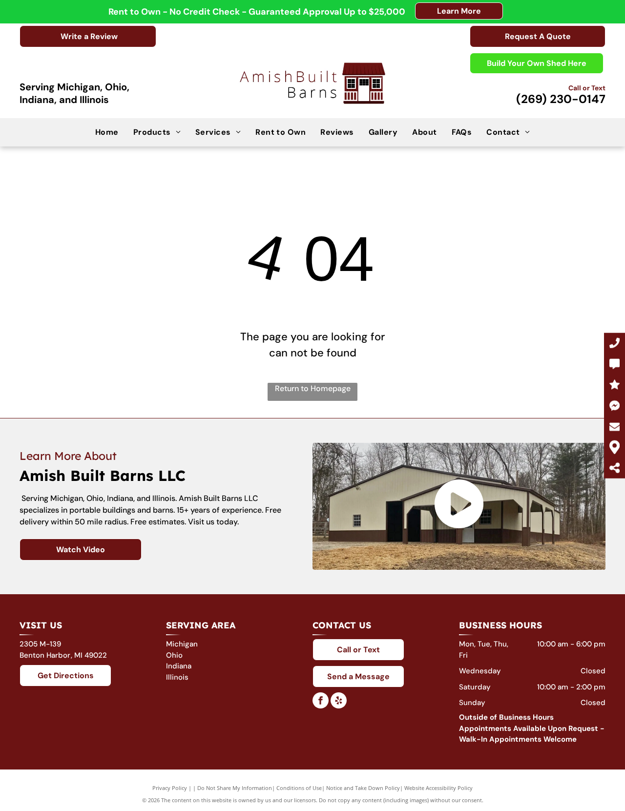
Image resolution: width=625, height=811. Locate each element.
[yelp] (339, 701)
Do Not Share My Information (234, 787)
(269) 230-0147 (560, 98)
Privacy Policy (169, 787)
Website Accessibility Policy (438, 787)
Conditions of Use (299, 787)
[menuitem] (107, 132)
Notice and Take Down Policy (363, 787)
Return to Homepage (313, 388)
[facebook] (320, 701)
